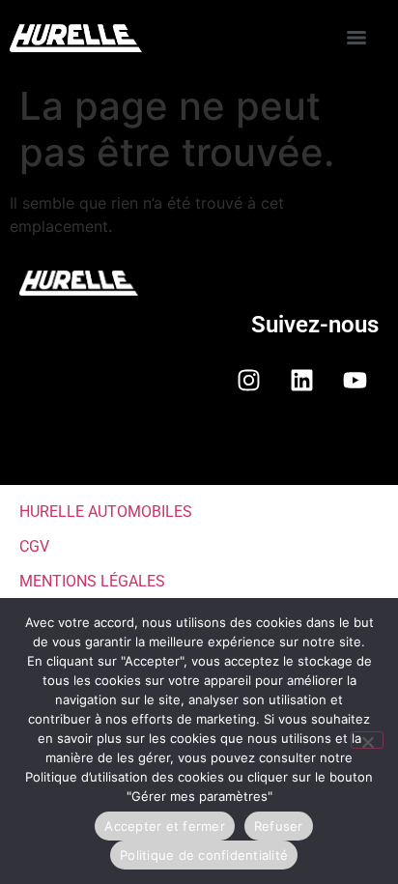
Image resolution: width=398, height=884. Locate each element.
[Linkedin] (301, 380)
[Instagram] (248, 380)
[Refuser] (367, 740)
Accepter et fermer (164, 826)
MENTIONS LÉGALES (92, 581)
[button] (199, 453)
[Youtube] (354, 380)
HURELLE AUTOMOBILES (105, 511)
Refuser (278, 826)
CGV (34, 546)
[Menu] (356, 37)
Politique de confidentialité (204, 855)
